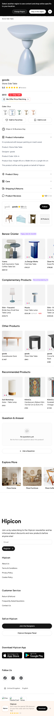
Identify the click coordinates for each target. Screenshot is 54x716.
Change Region (19, 11)
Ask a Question (28, 451)
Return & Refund (8, 596)
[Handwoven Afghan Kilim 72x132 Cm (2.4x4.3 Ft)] (35, 387)
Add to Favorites (15, 120)
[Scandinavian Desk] (12, 341)
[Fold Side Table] (35, 249)
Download (42, 708)
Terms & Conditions (9, 568)
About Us (5, 564)
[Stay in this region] (50, 12)
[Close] (50, 708)
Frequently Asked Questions (13, 601)
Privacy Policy (7, 573)
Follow (44, 207)
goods (5, 79)
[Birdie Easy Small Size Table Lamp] (12, 295)
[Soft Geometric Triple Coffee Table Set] (12, 249)
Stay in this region (37, 11)
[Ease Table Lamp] (35, 295)
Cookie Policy (7, 577)
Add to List (41, 120)
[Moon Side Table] (35, 341)
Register (7, 548)
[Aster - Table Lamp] (12, 387)
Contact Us (6, 605)
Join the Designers (27, 626)
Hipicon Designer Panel (27, 633)
